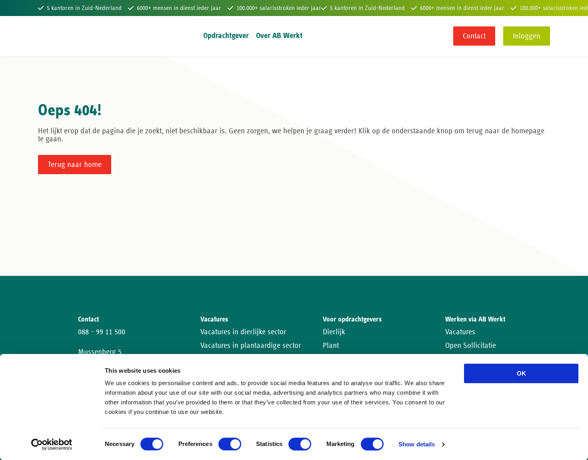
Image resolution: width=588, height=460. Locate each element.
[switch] (229, 444)
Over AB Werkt (279, 36)
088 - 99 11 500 (101, 332)
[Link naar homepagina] (53, 36)
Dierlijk (334, 332)
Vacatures (460, 332)
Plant (331, 345)
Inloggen (526, 36)
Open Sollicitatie (470, 345)
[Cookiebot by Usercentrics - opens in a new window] (52, 444)
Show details (416, 444)
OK (521, 373)
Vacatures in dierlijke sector (243, 332)
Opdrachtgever (226, 36)
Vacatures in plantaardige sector (250, 345)
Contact (474, 36)
